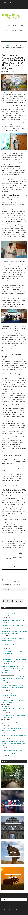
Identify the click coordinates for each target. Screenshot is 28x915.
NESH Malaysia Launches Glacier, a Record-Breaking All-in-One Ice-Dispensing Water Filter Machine (13, 708)
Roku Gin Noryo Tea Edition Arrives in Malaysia (13, 620)
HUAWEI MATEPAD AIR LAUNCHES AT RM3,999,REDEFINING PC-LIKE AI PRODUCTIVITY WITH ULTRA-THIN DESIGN (13, 660)
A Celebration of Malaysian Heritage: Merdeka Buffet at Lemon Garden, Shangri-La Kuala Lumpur (13, 678)
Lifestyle (7, 45)
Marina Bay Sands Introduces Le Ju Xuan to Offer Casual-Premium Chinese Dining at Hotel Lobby (13, 743)
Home (2, 45)
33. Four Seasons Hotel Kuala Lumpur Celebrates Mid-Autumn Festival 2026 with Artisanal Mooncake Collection (13, 613)
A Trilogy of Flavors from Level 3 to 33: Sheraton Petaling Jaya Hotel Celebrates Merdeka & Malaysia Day (13, 687)
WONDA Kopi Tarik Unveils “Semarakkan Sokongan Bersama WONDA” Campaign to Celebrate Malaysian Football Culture (12, 752)
